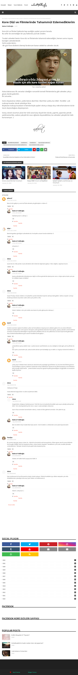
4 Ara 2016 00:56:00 (11, 473)
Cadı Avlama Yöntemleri (19, 651)
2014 (39, 586)
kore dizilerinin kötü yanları (16, 18)
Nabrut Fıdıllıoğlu (7, 26)
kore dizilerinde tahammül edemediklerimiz (15, 145)
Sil (12, 206)
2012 (39, 592)
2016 (39, 579)
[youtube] (76, 5)
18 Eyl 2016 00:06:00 (16, 455)
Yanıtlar (10, 209)
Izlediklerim (24, 142)
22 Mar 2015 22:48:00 (16, 361)
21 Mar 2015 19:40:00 (11, 261)
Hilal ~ (9, 228)
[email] (48, 549)
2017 (39, 576)
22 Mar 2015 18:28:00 (11, 325)
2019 (39, 570)
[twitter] (64, 5)
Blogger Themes (32, 672)
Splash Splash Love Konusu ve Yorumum (62, 182)
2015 (39, 583)
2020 (39, 566)
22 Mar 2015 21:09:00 (16, 343)
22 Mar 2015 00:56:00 (11, 293)
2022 (39, 560)
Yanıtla (9, 206)
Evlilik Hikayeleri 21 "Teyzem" (20, 635)
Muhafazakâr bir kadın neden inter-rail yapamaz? (27, 643)
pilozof (9, 198)
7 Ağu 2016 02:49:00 (16, 422)
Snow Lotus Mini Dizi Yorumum (12, 181)
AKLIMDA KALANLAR (13, 142)
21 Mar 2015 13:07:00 (11, 200)
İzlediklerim (33, 142)
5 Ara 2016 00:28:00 (16, 487)
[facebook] (61, 5)
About (66, 672)
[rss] (30, 554)
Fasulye (9, 437)
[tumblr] (70, 5)
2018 (39, 573)
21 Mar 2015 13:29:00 (11, 230)
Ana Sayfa (4, 18)
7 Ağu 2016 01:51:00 (16, 401)
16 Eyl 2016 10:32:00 (11, 439)
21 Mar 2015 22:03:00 (16, 213)
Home (61, 672)
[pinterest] (73, 5)
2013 (39, 589)
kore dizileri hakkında (44, 142)
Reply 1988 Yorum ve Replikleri (37, 181)
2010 (39, 599)
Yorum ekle (11, 505)
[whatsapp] (11, 554)
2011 (39, 595)
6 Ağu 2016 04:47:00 (11, 385)
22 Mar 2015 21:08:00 (16, 307)
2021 (39, 563)
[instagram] (68, 5)
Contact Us (73, 672)
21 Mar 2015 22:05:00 (16, 273)
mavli (9, 323)
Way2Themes (16, 672)
